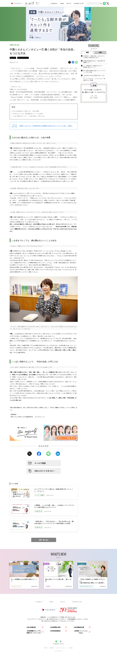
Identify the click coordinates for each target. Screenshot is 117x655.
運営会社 (52, 647)
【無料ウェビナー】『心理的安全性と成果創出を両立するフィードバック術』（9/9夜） (46, 126)
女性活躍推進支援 (79, 627)
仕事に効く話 (14, 45)
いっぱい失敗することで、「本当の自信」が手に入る (28, 116)
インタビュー (38, 602)
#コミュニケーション (23, 58)
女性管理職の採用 (55, 627)
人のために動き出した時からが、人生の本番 (25, 111)
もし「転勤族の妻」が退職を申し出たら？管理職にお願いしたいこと (93, 66)
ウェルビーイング (77, 602)
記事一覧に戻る (43, 540)
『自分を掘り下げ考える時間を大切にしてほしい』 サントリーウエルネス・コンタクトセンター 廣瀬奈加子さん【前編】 (94, 78)
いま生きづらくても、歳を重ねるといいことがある (27, 114)
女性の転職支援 (31, 627)
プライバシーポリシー (61, 647)
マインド (62, 602)
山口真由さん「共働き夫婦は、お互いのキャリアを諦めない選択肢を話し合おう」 (94, 56)
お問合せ (71, 647)
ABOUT (46, 647)
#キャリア (13, 58)
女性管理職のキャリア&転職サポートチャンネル (34, 632)
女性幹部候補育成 (55, 631)
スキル (51, 602)
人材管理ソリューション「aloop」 (81, 632)
